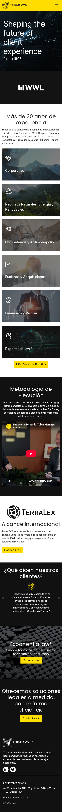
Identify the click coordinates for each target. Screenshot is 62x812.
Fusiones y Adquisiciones (25, 277)
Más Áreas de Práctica (31, 364)
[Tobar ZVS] (15, 5)
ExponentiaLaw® (18, 349)
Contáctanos (31, 715)
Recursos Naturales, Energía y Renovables (29, 207)
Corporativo (14, 170)
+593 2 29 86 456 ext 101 (16, 794)
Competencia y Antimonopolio (29, 242)
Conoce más (12, 550)
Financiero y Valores (21, 313)
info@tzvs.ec (10, 799)
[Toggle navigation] (56, 5)
